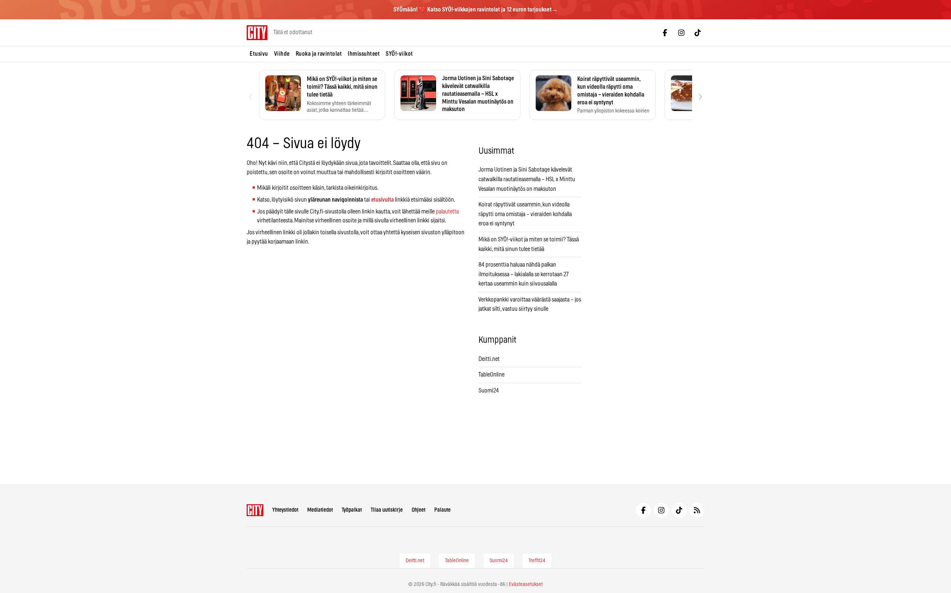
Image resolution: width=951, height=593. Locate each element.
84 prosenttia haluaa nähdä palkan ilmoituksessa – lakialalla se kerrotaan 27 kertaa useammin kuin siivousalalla (523, 274)
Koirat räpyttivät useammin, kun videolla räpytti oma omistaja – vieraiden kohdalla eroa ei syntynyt (525, 214)
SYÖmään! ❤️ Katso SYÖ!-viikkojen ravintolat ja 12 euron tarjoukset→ (475, 10)
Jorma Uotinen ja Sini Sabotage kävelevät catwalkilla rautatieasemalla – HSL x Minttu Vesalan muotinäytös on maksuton (526, 179)
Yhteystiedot (285, 510)
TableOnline (491, 375)
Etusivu (259, 54)
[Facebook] (665, 32)
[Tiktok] (697, 32)
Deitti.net (489, 359)
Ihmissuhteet (364, 54)
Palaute (442, 510)
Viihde (282, 54)
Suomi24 (488, 391)
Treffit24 (537, 560)
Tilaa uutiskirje (387, 510)
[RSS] (696, 510)
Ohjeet (418, 510)
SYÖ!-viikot (399, 54)
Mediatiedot (320, 510)
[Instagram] (681, 32)
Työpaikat (352, 510)
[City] (255, 510)
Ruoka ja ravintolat (319, 54)
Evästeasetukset (526, 584)
